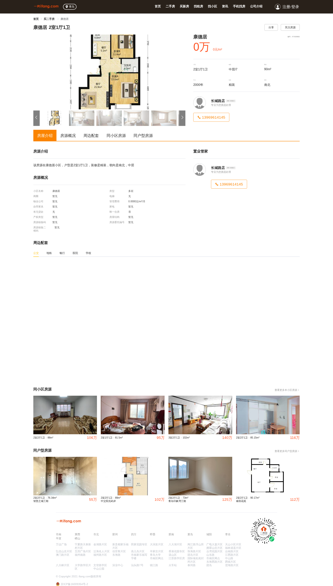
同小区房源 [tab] (116, 135)
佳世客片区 (119, 551)
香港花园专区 (177, 551)
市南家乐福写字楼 (139, 556)
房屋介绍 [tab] (45, 135)
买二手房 (50, 18)
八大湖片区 (175, 544)
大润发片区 (156, 544)
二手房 (170, 6)
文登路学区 (100, 565)
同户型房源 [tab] (143, 135)
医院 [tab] (75, 253)
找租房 (198, 6)
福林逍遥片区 (233, 547)
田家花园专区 (139, 544)
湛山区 (173, 554)
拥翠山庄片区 (214, 547)
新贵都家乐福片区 (120, 546)
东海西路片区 (214, 561)
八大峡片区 (62, 565)
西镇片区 (230, 561)
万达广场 (61, 544)
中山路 (229, 558)
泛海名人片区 (101, 551)
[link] (36, 18)
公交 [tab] (36, 253)
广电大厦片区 (214, 544)
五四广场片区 (83, 551)
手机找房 (239, 6)
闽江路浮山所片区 (196, 546)
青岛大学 (155, 554)
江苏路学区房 (177, 558)
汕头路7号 (137, 565)
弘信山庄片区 (64, 551)
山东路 (210, 554)
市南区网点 (156, 558)
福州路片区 (100, 554)
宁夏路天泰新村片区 (83, 546)
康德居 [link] (65, 18)
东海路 (116, 554)
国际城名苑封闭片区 (196, 560)
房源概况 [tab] (68, 135)
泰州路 (192, 565)
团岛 (209, 565)
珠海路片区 (194, 551)
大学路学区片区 (83, 567)
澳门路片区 (62, 554)
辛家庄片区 (156, 551)
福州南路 (80, 554)
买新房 (184, 6)
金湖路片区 (100, 544)
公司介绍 (256, 6)
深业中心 (117, 565)
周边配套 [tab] (91, 135)
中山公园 (98, 568)
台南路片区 (232, 551)
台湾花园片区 (214, 551)
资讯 (225, 6)
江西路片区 (232, 554)
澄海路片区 (232, 565)
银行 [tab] (62, 253)
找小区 (212, 6)
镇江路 (154, 565)
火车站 (173, 565)
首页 (158, 6)
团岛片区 (193, 554)
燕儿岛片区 (138, 551)
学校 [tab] (88, 253)
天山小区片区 (233, 544)
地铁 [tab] (49, 253)
